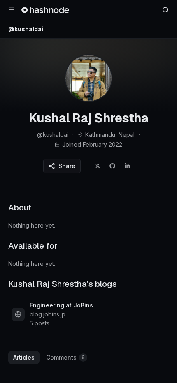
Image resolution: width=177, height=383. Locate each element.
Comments (65, 357)
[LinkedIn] (127, 166)
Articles (24, 357)
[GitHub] (112, 166)
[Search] (165, 9)
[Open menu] (11, 9)
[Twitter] (97, 166)
